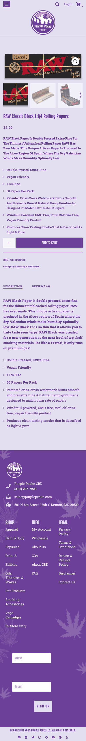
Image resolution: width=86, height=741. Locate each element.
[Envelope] (19, 737)
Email (15, 679)
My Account (41, 529)
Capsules (12, 547)
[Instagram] (39, 737)
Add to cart (49, 243)
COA (35, 555)
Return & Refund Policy (65, 560)
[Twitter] (33, 737)
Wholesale (40, 538)
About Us (39, 547)
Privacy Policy (65, 531)
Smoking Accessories (27, 266)
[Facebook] (26, 737)
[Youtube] (53, 737)
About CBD (40, 564)
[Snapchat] (46, 737)
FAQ (35, 573)
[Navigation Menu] (6, 4)
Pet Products (15, 591)
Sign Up (43, 706)
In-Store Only (16, 626)
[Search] (57, 4)
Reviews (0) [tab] (41, 286)
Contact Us (67, 582)
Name (15, 650)
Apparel (12, 529)
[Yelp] (67, 737)
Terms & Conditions (67, 544)
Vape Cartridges (13, 615)
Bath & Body (15, 538)
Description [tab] (12, 286)
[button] (75, 61)
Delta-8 (11, 555)
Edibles (11, 564)
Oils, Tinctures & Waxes (14, 577)
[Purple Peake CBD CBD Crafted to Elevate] (43, 22)
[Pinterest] (60, 737)
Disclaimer (67, 573)
